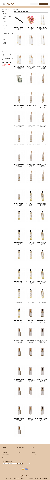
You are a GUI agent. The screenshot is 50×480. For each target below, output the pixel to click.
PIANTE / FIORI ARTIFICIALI (7, 49)
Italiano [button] (4, 0)
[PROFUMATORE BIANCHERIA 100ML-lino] (42, 39)
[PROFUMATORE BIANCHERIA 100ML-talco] (42, 59)
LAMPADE (4, 40)
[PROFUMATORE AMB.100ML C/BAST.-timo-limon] (31, 117)
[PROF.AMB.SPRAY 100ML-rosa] (42, 391)
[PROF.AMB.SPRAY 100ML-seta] (19, 410)
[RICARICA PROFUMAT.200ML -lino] (42, 234)
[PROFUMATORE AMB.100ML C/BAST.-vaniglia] (42, 176)
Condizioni (33, 452)
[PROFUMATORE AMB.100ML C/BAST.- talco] (31, 176)
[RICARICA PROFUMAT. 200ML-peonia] (31, 274)
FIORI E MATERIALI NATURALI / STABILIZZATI (7, 38)
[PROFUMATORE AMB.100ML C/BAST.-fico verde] (19, 98)
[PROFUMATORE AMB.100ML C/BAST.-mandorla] (19, 137)
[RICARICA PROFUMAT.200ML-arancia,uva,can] (31, 195)
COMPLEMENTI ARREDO (6, 33)
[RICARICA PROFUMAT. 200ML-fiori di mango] (31, 254)
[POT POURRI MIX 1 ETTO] (31, 19)
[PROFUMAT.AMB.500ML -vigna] (19, 78)
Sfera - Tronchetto (5, 30)
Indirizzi (18, 450)
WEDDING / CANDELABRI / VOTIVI (6, 59)
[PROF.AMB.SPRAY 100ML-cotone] (19, 332)
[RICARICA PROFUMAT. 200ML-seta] (19, 293)
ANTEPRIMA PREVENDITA (6, 65)
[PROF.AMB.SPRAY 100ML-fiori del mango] (42, 371)
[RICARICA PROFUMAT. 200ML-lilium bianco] (19, 234)
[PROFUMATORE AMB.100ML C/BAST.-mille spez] (19, 176)
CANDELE (4, 22)
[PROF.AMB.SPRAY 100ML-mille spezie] (31, 410)
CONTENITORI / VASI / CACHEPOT (6, 35)
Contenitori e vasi (5, 450)
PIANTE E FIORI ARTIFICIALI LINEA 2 (6, 51)
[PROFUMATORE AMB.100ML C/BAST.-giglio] (31, 98)
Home (3, 9)
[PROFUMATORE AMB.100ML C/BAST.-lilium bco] (19, 117)
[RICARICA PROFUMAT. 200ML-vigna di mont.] (19, 313)
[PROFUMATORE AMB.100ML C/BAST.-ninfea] (42, 137)
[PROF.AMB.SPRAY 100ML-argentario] (42, 313)
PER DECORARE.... (5, 47)
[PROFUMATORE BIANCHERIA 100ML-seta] (31, 59)
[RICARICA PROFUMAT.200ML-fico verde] (19, 215)
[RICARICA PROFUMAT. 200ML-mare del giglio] (31, 215)
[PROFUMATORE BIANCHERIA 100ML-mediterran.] (19, 59)
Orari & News (34, 449)
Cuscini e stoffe (4, 452)
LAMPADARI (4, 39)
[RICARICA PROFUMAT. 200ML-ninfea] (19, 274)
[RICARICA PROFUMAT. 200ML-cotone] (42, 195)
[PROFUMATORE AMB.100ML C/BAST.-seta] (42, 156)
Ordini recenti (19, 452)
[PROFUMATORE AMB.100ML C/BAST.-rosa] (31, 156)
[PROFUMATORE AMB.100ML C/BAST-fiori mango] (31, 137)
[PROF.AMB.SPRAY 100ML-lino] (19, 371)
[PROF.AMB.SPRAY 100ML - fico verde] (31, 332)
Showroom (33, 447)
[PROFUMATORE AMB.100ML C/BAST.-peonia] (19, 156)
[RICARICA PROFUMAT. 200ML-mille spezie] (31, 293)
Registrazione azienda (20, 447)
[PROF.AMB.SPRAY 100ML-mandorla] (31, 371)
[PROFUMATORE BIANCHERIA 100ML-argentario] (42, 19)
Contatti (33, 450)
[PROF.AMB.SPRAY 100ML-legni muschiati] (19, 352)
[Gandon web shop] (6, 4)
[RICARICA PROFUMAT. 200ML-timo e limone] (31, 234)
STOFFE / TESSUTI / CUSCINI (7, 54)
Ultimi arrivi (5, 13)
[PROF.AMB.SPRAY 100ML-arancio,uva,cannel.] (31, 313)
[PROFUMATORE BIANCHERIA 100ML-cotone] (19, 39)
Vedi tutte (3, 457)
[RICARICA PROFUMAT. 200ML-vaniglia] (42, 293)
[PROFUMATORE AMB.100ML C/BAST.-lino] (42, 117)
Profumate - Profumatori (7, 28)
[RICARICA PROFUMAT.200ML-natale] (42, 254)
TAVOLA (4, 55)
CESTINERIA (4, 32)
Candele (9, 9)
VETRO (4, 57)
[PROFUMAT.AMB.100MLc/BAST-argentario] (31, 78)
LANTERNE (4, 42)
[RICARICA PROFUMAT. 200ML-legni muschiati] (42, 215)
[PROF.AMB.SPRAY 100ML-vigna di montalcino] (19, 430)
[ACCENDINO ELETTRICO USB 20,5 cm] (19, 19)
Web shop (6, 9)
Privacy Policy (34, 454)
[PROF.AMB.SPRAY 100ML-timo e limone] (42, 352)
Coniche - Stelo (5, 24)
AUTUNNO (4, 21)
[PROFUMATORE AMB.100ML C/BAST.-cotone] (42, 78)
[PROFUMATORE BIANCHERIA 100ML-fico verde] (31, 39)
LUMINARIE (4, 43)
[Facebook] (28, 464)
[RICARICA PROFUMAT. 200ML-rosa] (42, 274)
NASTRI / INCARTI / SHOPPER (7, 45)
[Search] (37, 4)
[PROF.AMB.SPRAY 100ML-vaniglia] (42, 410)
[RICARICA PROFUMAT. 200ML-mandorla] (19, 254)
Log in (18, 449)
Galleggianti (5, 25)
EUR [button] (7, 0)
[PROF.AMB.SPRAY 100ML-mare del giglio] (42, 332)
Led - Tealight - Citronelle (7, 27)
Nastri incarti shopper (5, 454)
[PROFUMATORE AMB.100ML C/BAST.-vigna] (19, 195)
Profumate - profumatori (14, 9)
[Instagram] (30, 464)
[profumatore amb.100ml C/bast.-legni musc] (42, 98)
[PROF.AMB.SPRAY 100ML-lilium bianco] (31, 352)
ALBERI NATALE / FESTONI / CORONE (6, 17)
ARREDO (4, 18)
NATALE (4, 46)
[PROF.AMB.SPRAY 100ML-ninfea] (19, 391)
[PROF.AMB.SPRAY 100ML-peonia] (31, 391)
